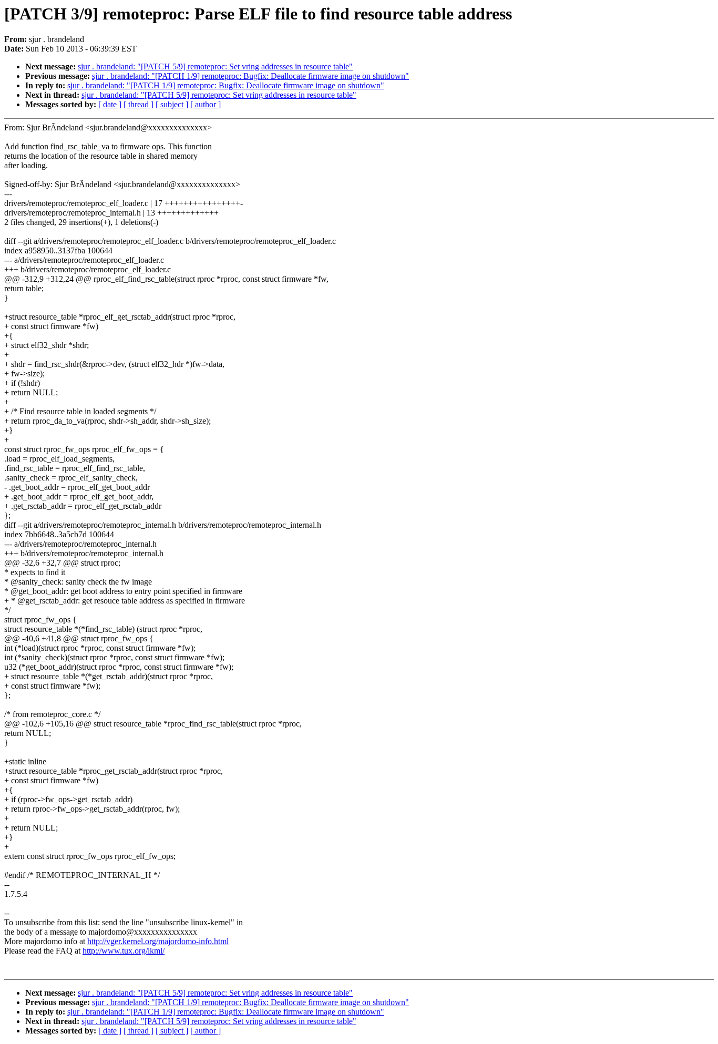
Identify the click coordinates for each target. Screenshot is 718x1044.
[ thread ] (138, 104)
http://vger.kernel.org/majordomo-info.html (158, 941)
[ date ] (109, 104)
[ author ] (205, 104)
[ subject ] (172, 104)
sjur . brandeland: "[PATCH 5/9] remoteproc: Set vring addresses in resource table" (215, 66)
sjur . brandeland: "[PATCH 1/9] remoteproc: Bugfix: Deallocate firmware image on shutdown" (250, 75)
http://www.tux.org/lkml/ (124, 950)
